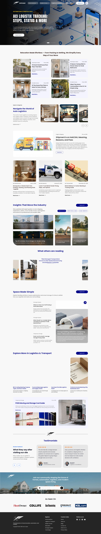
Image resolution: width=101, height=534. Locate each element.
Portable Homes (35, 83)
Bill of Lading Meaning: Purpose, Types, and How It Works (21, 387)
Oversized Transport (20, 12)
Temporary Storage (37, 333)
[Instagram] (79, 519)
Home (62, 519)
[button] (47, 42)
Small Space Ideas (36, 62)
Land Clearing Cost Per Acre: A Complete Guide (62, 241)
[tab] (61, 211)
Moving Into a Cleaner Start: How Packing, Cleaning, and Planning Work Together (24, 187)
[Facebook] (77, 519)
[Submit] (61, 488)
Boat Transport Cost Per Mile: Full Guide (33, 19)
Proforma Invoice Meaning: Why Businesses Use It (79, 387)
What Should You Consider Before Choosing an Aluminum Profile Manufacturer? (42, 321)
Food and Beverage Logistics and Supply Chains (40, 387)
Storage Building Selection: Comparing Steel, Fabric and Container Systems (71, 333)
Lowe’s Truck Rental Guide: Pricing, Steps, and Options (49, 186)
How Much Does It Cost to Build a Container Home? (29, 225)
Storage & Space (37, 302)
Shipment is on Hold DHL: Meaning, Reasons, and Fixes (71, 138)
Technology (48, 530)
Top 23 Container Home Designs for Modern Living (30, 241)
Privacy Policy (64, 530)
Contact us (63, 525)
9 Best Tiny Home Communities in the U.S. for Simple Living (78, 86)
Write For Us (63, 527)
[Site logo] (19, 3)
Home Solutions (32, 3)
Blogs (62, 523)
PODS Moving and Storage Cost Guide (30, 403)
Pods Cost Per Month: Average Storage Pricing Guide (41, 337)
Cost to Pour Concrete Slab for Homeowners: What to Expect (79, 242)
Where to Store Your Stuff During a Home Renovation (42, 305)
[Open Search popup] (86, 3)
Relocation (68, 3)
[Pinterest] (82, 519)
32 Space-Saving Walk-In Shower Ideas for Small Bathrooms (77, 66)
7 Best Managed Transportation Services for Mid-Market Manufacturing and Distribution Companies (50, 260)
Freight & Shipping (60, 134)
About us (63, 521)
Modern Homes (44, 3)
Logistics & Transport (57, 3)
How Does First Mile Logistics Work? (59, 387)
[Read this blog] (22, 68)
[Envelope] (85, 519)
